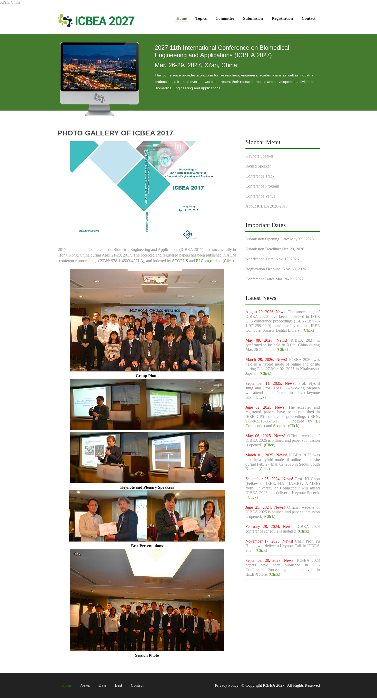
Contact (308, 18)
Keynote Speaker (259, 156)
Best (118, 685)
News (85, 685)
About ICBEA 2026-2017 (266, 206)
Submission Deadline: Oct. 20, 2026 (274, 249)
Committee (224, 18)
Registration (282, 18)
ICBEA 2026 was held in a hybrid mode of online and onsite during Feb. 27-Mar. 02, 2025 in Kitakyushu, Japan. (282, 366)
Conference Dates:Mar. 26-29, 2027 (274, 279)
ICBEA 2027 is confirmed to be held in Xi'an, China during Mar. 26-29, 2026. (282, 345)
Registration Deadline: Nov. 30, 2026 (275, 269)
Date (102, 685)
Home (181, 18)
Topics (201, 18)
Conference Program (262, 186)
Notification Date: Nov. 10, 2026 (272, 259)
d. (261, 445)
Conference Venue (260, 196)
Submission (253, 18)
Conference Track (259, 176)
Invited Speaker (258, 166)
